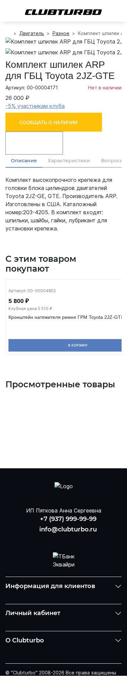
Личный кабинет (32, 613)
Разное (60, 33)
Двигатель (31, 33)
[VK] (46, 540)
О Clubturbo (24, 640)
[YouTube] (63, 540)
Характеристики (69, 161)
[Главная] (8, 33)
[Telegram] (81, 540)
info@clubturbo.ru (68, 529)
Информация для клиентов (50, 586)
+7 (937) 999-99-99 (68, 519)
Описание (24, 161)
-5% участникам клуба (35, 106)
